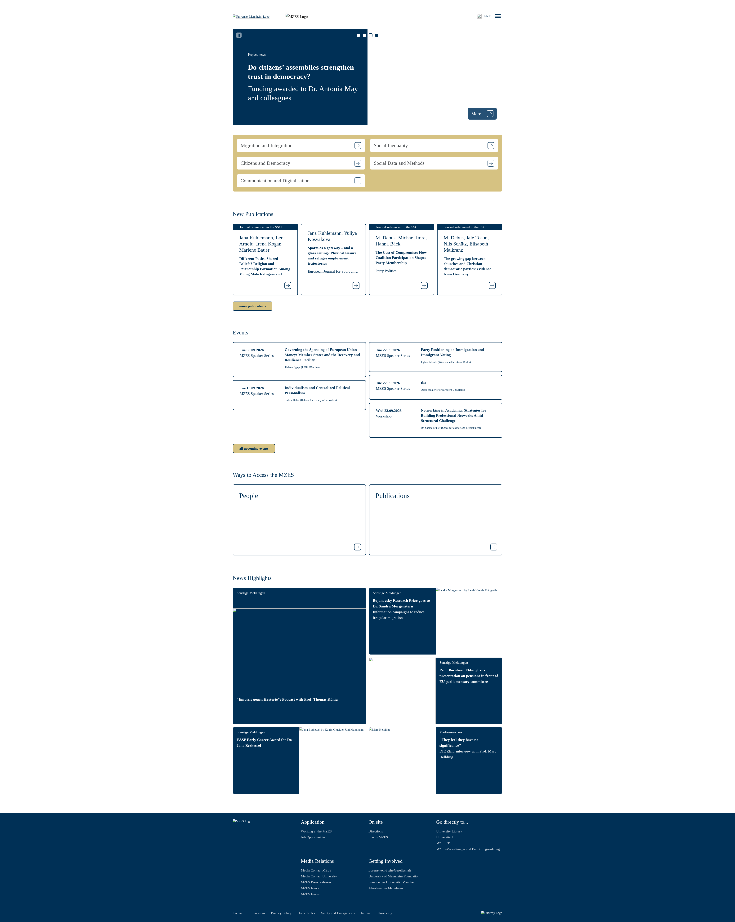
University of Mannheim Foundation (393, 876)
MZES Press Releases (316, 882)
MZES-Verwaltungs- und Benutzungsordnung (468, 849)
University (385, 913)
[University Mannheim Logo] (251, 16)
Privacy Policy (281, 913)
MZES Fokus (310, 894)
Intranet (366, 913)
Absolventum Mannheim (385, 888)
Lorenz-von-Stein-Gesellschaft (389, 870)
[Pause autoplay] (239, 35)
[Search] (479, 16)
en (486, 16)
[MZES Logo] (297, 16)
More (476, 113)
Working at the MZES (316, 831)
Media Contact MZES (316, 870)
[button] (301, 145)
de (491, 16)
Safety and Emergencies (338, 913)
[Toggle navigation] (497, 16)
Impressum (257, 913)
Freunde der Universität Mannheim (392, 882)
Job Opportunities (313, 837)
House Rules (306, 913)
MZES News (310, 888)
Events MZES (378, 837)
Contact (238, 913)
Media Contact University (319, 876)
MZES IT (443, 843)
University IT (445, 837)
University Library (449, 831)
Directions (375, 831)
